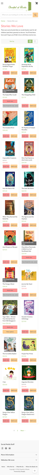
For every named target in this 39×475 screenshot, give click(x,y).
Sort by (12, 41)
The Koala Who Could (9, 95)
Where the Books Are (32, 466)
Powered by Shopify (19, 471)
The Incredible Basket (9, 354)
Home (3, 21)
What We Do (20, 466)
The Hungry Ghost (8, 284)
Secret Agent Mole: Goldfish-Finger (9, 65)
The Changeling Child (28, 95)
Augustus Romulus (27, 382)
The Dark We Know (28, 188)
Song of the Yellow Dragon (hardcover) (28, 413)
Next (22, 431)
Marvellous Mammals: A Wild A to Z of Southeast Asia (29, 249)
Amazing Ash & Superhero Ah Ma (27, 65)
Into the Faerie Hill (8, 188)
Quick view (6, 73)
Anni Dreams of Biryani (10, 247)
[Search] (35, 15)
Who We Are (10, 466)
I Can (4, 382)
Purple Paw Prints (27, 354)
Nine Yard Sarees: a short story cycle (28, 159)
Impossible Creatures (9, 158)
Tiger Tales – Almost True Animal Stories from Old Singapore (9, 319)
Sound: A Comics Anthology (27, 318)
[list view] (34, 41)
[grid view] (30, 41)
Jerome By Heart (27, 284)
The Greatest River (8, 128)
